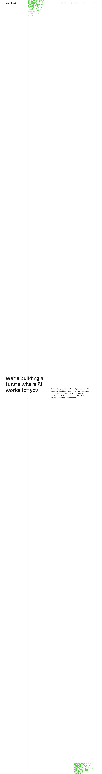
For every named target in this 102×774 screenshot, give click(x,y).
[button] (63, 3)
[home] (11, 3)
